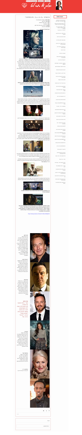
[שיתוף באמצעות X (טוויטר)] (46, 410)
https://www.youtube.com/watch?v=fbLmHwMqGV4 (39, 213)
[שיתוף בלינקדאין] (43, 410)
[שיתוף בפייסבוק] (49, 410)
